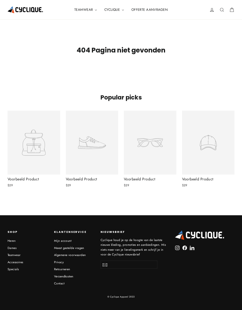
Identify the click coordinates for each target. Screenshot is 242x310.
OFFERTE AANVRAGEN (149, 9)
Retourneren (62, 269)
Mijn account (62, 241)
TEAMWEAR (84, 9)
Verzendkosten (63, 276)
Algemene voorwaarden (70, 255)
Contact (59, 283)
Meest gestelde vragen (69, 248)
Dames (12, 248)
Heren (12, 241)
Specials (13, 269)
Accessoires (15, 262)
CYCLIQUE (112, 9)
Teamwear (14, 255)
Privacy (59, 262)
